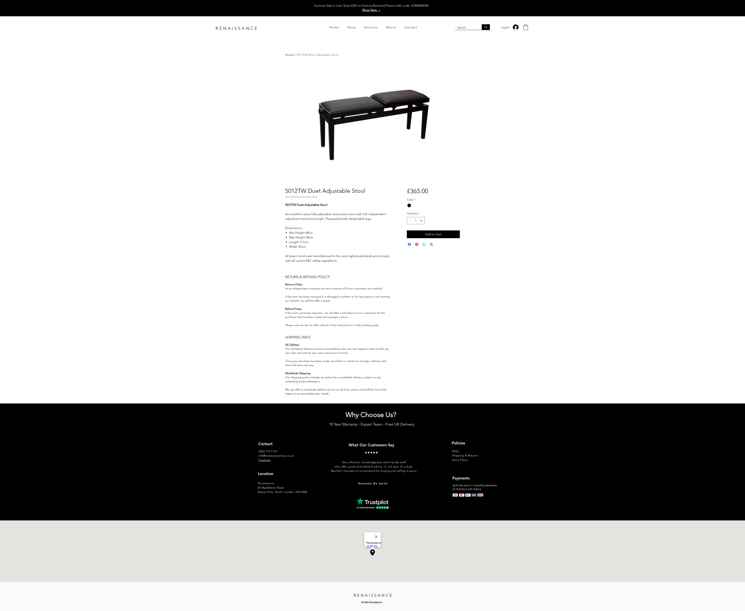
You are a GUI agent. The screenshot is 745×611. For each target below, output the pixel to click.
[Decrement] (409, 220)
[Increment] (421, 220)
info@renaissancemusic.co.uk (276, 455)
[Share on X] (431, 244)
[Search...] (486, 27)
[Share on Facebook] (409, 244)
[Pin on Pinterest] (416, 244)
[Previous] (329, 463)
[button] (525, 27)
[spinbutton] (415, 220)
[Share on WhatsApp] (424, 244)
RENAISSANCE (237, 28)
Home (289, 55)
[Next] (427, 463)
